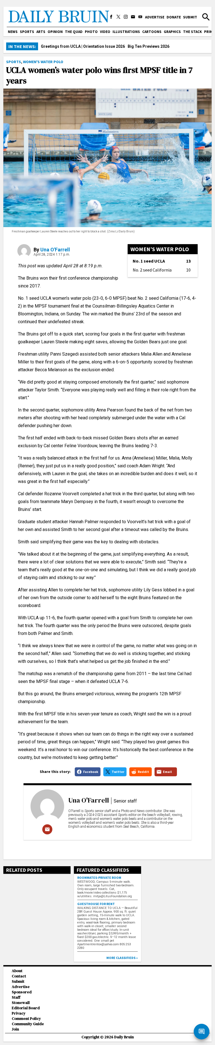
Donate (174, 17)
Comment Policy (26, 1018)
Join (15, 1029)
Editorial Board (26, 1008)
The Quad (74, 31)
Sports (27, 31)
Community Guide (28, 1024)
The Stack (192, 31)
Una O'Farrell (55, 250)
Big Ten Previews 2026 (148, 46)
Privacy (18, 1013)
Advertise (154, 17)
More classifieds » (122, 958)
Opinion (55, 31)
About (17, 970)
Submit (190, 17)
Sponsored (22, 992)
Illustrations (126, 31)
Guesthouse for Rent (96, 904)
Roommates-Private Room (99, 877)
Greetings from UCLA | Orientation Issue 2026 (83, 46)
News (13, 31)
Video (105, 31)
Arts (40, 31)
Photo (91, 31)
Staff (16, 997)
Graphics (172, 31)
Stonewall (21, 1002)
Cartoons (152, 31)
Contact (19, 976)
